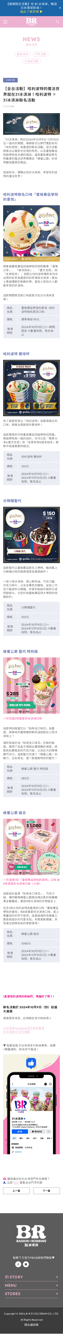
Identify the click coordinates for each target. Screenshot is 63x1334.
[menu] (5, 22)
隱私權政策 (31, 1325)
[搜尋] (58, 22)
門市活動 (40, 54)
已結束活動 (31, 61)
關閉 (60, 8)
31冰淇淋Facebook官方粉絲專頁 (23, 1028)
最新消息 (22, 54)
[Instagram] (26, 1264)
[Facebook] (18, 1264)
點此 (16, 1182)
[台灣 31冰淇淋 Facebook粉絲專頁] (31, 1104)
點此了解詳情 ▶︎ (31, 11)
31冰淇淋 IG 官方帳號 (16, 1032)
